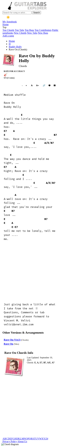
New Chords (20, 33)
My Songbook (10, 21)
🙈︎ (55, 85)
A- (32, 85)
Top (4, 27)
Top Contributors (43, 30)
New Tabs (32, 33)
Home (6, 24)
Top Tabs (19, 30)
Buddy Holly (15, 46)
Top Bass (29, 30)
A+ (37, 85)
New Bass (43, 33)
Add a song (8, 35)
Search (36, 12)
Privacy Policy (10, 441)
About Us (22, 441)
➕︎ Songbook (11, 85)
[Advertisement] (30, 272)
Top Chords (8, 30)
